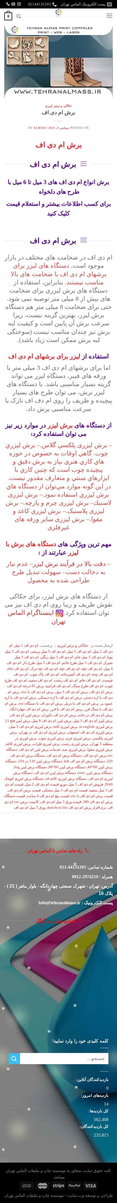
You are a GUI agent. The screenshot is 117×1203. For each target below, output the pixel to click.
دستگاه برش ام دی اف (64, 756)
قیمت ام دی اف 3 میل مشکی (64, 790)
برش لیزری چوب (51, 738)
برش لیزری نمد (74, 750)
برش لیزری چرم (78, 738)
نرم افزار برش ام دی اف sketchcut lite (76, 808)
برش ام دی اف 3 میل (71, 692)
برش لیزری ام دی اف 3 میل (30, 727)
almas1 (40, 127)
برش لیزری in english (96, 727)
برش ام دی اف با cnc (37, 692)
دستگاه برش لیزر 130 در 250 (40, 761)
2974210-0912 (85, 876)
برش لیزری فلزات (46, 744)
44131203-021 (73, 867)
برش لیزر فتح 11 (17, 721)
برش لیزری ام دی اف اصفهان (90, 732)
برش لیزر (60, 425)
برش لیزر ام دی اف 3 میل (93, 721)
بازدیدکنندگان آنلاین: (91, 1079)
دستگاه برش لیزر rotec (95, 773)
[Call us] (8, 4)
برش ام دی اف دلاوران (58, 715)
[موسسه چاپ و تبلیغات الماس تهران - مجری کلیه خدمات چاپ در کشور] (58, 12)
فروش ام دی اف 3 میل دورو (81, 784)
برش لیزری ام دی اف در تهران (42, 732)
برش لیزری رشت (75, 744)
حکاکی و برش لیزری (58, 105)
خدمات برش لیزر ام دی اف (39, 750)
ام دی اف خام (90, 680)
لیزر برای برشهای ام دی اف (44, 356)
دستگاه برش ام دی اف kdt (84, 761)
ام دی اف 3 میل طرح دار (41, 663)
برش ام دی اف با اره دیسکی (60, 698)
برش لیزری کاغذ (18, 744)
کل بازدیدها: (97, 1111)
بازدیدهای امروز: (94, 1095)
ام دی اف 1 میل (26, 646)
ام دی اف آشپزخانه (75, 674)
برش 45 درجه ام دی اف (25, 686)
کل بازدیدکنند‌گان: (93, 1126)
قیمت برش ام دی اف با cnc (92, 796)
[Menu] (109, 15)
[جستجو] (18, 16)
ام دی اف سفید (40, 680)
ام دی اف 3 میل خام (90, 657)
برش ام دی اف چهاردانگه (29, 709)
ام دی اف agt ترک (44, 669)
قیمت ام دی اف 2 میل (42, 784)
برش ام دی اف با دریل (81, 704)
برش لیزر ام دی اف (25, 715)
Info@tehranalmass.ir (59, 902)
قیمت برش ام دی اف (24, 790)
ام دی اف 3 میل (79, 652)
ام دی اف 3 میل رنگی (56, 657)
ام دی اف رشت (66, 680)
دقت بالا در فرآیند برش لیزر (69, 564)
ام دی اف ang (102, 674)
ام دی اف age (92, 669)
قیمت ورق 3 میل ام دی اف (60, 802)
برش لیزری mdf (65, 727)
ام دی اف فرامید (58, 686)
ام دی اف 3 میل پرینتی (48, 652)
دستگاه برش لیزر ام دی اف (55, 773)
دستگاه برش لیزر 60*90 (67, 767)
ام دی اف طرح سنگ (87, 686)
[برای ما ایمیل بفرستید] (13, 4)
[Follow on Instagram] (19, 4)
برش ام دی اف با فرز (67, 709)
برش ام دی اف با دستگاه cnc (40, 704)
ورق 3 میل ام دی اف (29, 808)
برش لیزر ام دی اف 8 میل (52, 721)
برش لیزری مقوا (100, 750)
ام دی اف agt (70, 669)
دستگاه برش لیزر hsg (30, 767)
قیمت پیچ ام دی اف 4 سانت (48, 796)
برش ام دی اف (58, 112)
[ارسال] (14, 1058)
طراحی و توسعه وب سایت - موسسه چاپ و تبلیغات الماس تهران (58, 1195)
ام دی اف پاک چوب (44, 674)
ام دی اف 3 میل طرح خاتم (82, 663)
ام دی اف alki (18, 669)
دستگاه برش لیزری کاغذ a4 (66, 779)
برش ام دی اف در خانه (95, 715)
